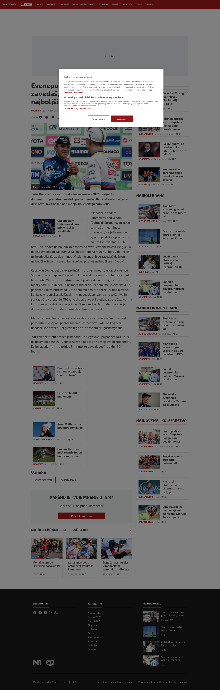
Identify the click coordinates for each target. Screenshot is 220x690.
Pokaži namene (98, 119)
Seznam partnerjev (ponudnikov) (77, 108)
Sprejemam (122, 119)
